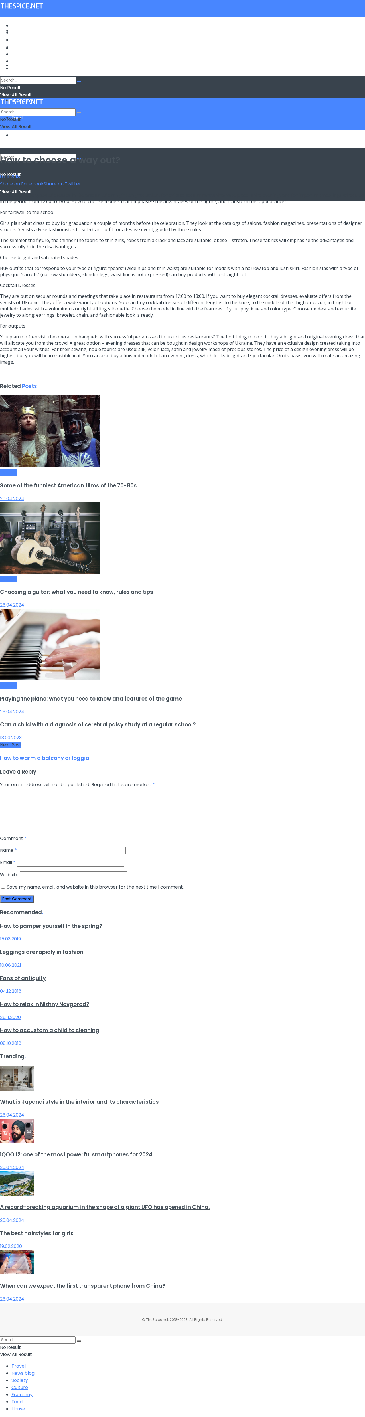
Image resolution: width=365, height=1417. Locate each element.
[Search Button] (79, 81)
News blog (23, 32)
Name (8, 850)
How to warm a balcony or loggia (44, 758)
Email (7, 862)
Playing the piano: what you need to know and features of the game (91, 699)
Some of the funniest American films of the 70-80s (68, 485)
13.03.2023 (11, 737)
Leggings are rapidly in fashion (41, 952)
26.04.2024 (12, 498)
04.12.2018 (10, 991)
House (18, 135)
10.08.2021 (10, 965)
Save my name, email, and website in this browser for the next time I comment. (95, 887)
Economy (22, 54)
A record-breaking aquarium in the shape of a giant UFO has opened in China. (105, 1207)
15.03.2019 (10, 939)
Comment (13, 838)
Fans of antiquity (23, 978)
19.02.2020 (11, 1246)
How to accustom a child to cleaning (49, 1030)
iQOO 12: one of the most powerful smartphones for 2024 (76, 1154)
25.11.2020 (10, 1017)
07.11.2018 (10, 176)
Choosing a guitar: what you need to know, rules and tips (76, 592)
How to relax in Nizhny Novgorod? (44, 1004)
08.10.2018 (10, 1043)
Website (9, 874)
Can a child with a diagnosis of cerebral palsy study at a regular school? (98, 724)
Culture (19, 47)
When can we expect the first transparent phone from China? (82, 1286)
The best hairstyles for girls (37, 1233)
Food (17, 61)
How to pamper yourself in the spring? (51, 926)
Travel (18, 25)
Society (19, 40)
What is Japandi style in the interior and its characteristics (79, 1102)
